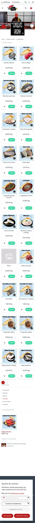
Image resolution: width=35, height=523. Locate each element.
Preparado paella (26, 332)
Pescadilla (8, 299)
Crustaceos (6, 390)
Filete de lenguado (26, 129)
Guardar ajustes (15, 509)
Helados (5, 393)
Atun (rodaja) (26, 63)
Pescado (5, 398)
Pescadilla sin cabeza (26, 299)
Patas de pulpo (26, 266)
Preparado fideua (9, 332)
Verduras (5, 404)
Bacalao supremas (9, 96)
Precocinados (7, 401)
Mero (9, 266)
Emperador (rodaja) (8, 129)
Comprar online (10, 39)
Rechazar (7, 516)
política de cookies (17, 493)
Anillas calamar (9, 63)
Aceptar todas (22, 516)
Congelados (19, 39)
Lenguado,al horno (26, 195)
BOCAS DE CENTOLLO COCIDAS (16, 444)
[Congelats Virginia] (18, 28)
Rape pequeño (26, 365)
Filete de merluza (9, 162)
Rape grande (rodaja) (9, 365)
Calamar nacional (26, 96)
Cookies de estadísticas (13, 503)
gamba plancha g (6, 431)
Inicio (3, 39)
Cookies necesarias (11, 498)
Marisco (5, 396)
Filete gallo (26, 162)
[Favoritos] (4, 73)
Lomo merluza (9, 230)
